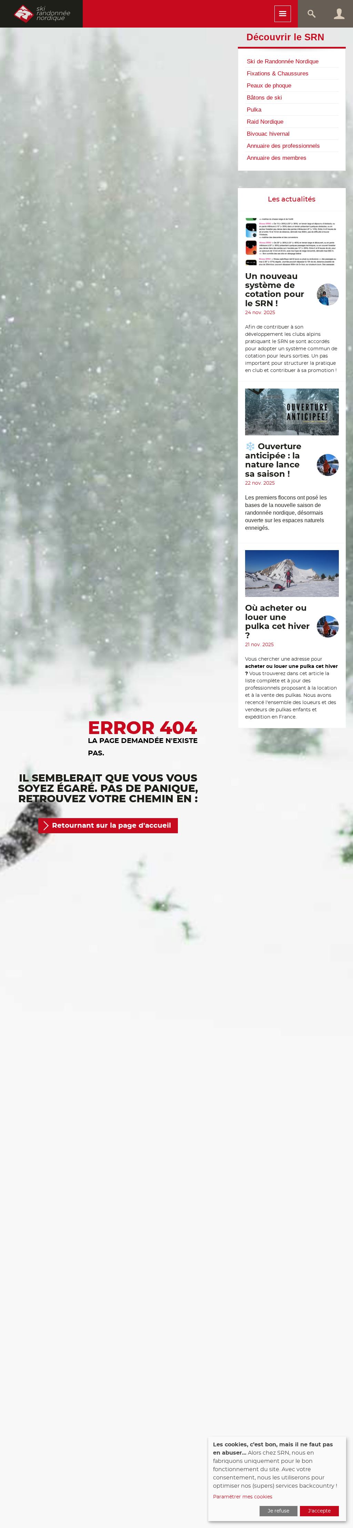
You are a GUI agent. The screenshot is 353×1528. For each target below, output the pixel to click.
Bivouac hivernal (268, 133)
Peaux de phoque (269, 85)
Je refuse (278, 1511)
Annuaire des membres (276, 157)
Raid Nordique (265, 121)
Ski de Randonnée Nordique (283, 61)
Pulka (254, 109)
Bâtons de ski (264, 97)
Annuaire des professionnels (283, 145)
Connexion (339, 14)
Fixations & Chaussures (278, 73)
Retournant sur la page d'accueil (111, 825)
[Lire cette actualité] (292, 245)
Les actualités (291, 199)
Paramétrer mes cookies (242, 1497)
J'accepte (319, 1511)
